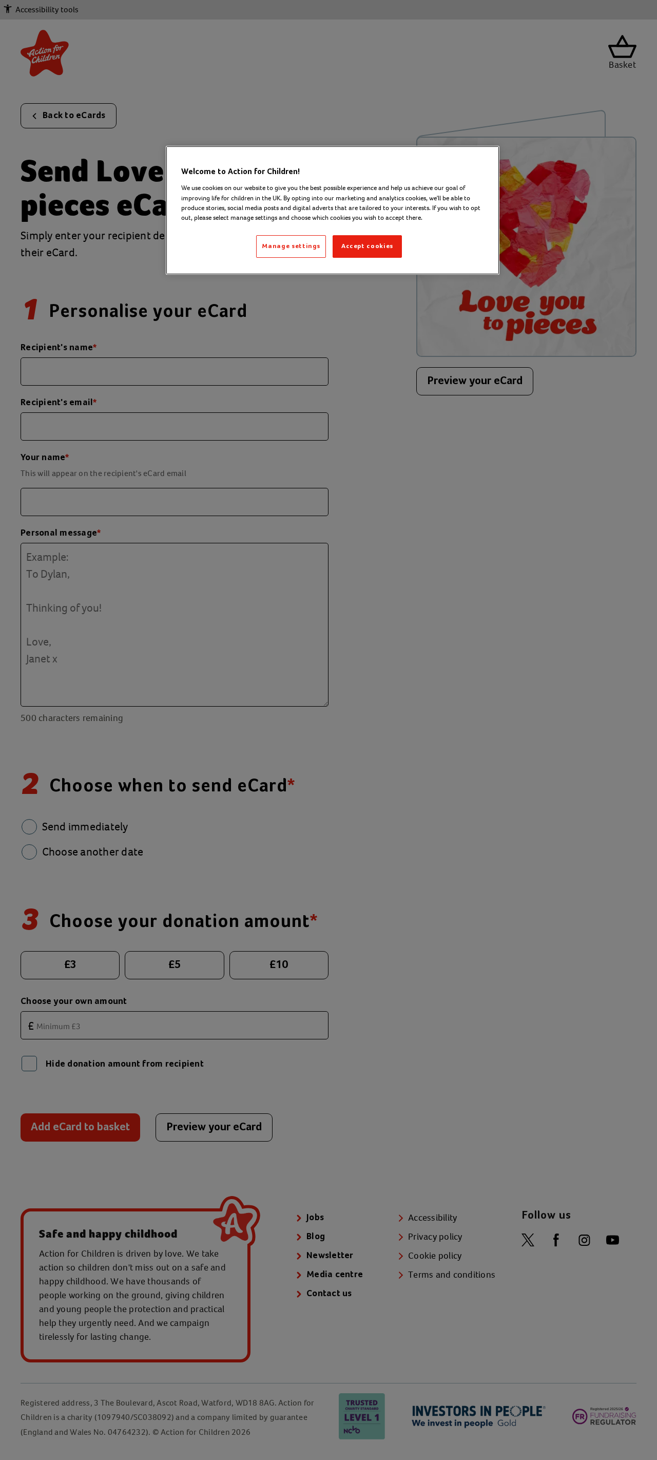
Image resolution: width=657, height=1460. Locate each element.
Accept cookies (367, 246)
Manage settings (291, 246)
